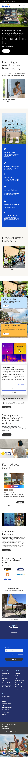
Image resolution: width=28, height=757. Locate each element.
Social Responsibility (7, 707)
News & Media (5, 699)
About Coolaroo (6, 696)
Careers (4, 701)
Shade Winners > (12, 1)
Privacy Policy (5, 712)
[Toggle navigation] (24, 5)
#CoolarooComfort (6, 682)
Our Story (6, 550)
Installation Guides (19, 680)
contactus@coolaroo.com (14, 634)
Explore (6, 51)
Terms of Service (5, 728)
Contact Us (17, 673)
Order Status (5, 678)
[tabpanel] (14, 89)
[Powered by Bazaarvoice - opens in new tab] (14, 619)
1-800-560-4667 (14, 632)
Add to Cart (20, 502)
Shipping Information (20, 689)
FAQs (16, 678)
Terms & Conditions (6, 709)
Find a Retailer (6, 565)
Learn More (7, 407)
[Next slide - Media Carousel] (27, 606)
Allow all (14, 388)
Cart (3, 680)
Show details (21, 384)
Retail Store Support (19, 675)
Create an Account (6, 675)
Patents (4, 714)
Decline (14, 392)
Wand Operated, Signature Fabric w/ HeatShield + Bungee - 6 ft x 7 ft (14, 495)
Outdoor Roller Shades (9, 99)
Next (26, 88)
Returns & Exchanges (20, 686)
